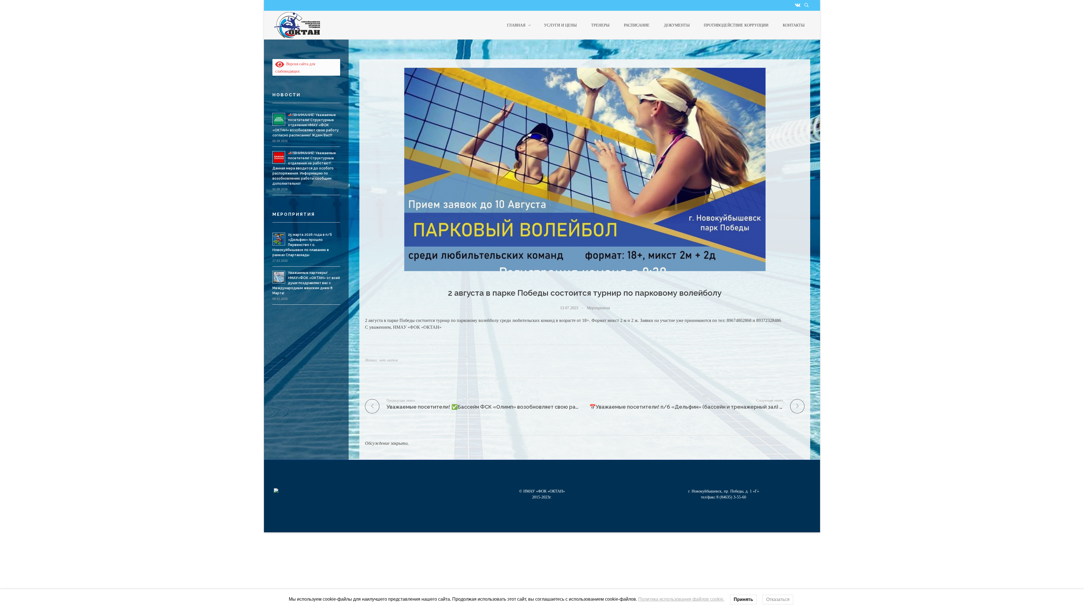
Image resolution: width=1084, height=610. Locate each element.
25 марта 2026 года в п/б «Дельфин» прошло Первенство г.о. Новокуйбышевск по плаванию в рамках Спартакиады (302, 245)
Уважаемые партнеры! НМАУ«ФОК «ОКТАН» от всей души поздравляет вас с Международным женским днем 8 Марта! (306, 283)
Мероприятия (598, 308)
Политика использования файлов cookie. (681, 599)
